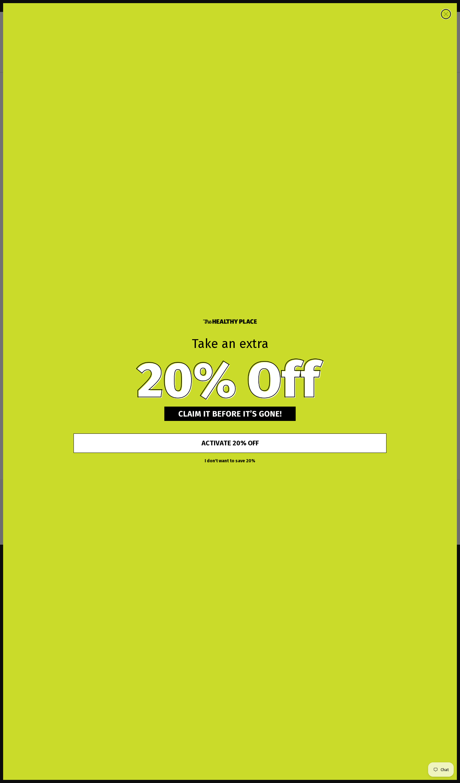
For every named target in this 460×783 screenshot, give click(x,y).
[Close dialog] (446, 14)
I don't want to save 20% (230, 461)
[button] (230, 380)
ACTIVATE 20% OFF (230, 443)
